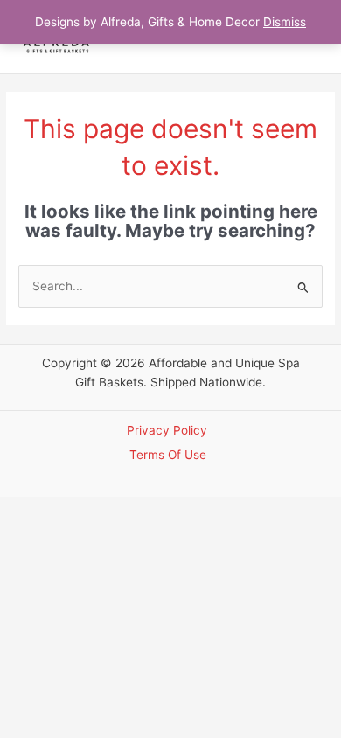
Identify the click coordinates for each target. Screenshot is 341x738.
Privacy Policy (167, 430)
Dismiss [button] (284, 22)
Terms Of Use (167, 455)
